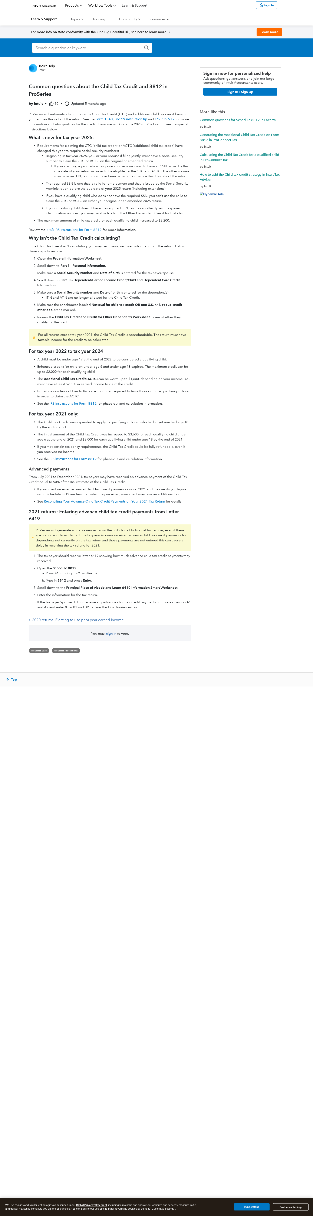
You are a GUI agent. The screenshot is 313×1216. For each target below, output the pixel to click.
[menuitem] (73, 5)
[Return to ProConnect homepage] (44, 5)
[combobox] (92, 48)
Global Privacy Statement (91, 1205)
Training (99, 19)
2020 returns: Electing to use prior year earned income (78, 619)
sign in (111, 633)
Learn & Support (44, 19)
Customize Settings (291, 1207)
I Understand (252, 1206)
